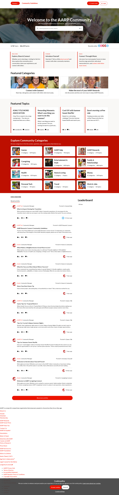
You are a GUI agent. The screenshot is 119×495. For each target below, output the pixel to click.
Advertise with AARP (6, 439)
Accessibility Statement (10, 472)
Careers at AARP (5, 441)
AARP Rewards (4, 420)
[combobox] (59, 28)
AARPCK (19, 300)
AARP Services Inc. (5, 448)
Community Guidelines (30, 3)
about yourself (64, 59)
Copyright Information (10, 476)
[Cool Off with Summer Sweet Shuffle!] (72, 120)
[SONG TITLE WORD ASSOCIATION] (22, 120)
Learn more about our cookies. (92, 483)
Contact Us (3, 428)
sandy (18, 244)
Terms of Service (8, 470)
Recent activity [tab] (15, 201)
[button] (59, 491)
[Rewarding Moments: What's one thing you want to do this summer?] (47, 120)
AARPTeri (20, 206)
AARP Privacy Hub (9, 468)
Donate (2, 413)
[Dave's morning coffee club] (96, 120)
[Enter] (37, 28)
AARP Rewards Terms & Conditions (14, 474)
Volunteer (3, 416)
